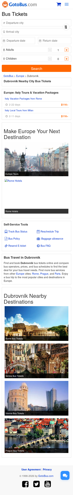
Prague (44, 273)
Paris (57, 273)
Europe (20, 76)
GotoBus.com (46, 476)
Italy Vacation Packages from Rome (23, 98)
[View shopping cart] (58, 3)
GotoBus (8, 76)
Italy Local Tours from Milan (19, 110)
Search (36, 68)
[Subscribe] (47, 484)
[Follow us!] (36, 484)
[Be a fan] (25, 484)
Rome (35, 273)
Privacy (47, 469)
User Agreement (31, 469)
